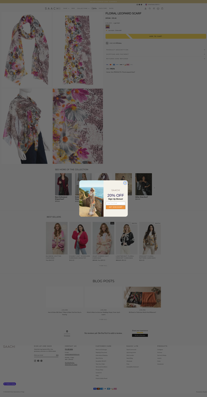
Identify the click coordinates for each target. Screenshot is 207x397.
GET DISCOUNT (115, 207)
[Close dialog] (125, 183)
